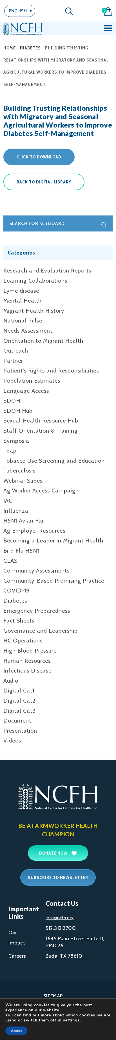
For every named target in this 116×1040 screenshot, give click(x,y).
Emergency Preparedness (36, 610)
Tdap (10, 450)
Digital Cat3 (19, 710)
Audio (10, 680)
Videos (12, 740)
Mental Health (22, 300)
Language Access (26, 390)
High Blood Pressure (30, 650)
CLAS (10, 560)
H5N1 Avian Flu (23, 520)
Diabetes (30, 48)
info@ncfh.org (60, 917)
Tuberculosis (19, 470)
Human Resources (27, 660)
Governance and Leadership (40, 630)
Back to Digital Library (44, 182)
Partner (13, 360)
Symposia (16, 440)
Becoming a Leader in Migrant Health (53, 540)
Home (9, 48)
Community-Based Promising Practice (53, 580)
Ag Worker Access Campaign (41, 490)
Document (17, 720)
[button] (19, 11)
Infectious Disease (27, 670)
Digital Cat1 (18, 690)
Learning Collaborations (35, 280)
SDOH (11, 400)
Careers (17, 956)
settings (71, 1020)
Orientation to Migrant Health (43, 340)
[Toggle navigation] (108, 28)
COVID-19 (16, 590)
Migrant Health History (33, 310)
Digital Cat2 (19, 700)
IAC (7, 500)
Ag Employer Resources (34, 530)
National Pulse (22, 320)
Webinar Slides (23, 480)
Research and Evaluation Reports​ (47, 270)
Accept (16, 1030)
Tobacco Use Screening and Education (54, 460)
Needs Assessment (27, 330)
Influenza (15, 510)
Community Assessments (36, 570)
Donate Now (54, 853)
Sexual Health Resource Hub (40, 420)
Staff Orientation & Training (40, 430)
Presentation (20, 730)
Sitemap (53, 995)
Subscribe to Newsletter (58, 877)
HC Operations (23, 640)
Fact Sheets (18, 620)
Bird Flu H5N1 (21, 550)
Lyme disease (21, 290)
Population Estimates (31, 380)
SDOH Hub (18, 410)
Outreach (15, 350)
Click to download (39, 157)
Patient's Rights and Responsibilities (51, 370)
